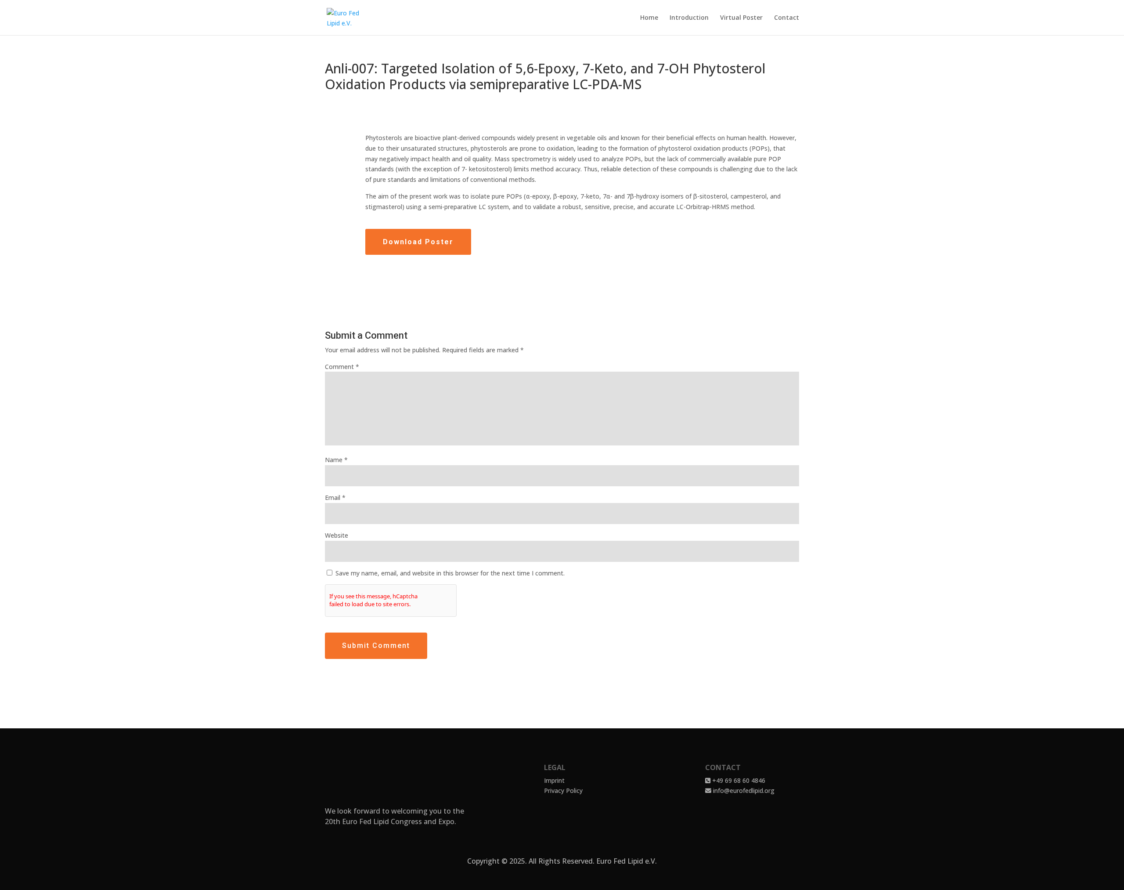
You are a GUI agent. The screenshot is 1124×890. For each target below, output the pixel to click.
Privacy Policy (563, 790)
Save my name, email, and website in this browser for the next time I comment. (450, 573)
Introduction (689, 18)
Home (649, 18)
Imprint (554, 780)
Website (336, 535)
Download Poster (418, 242)
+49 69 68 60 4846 (737, 780)
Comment (342, 366)
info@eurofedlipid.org (743, 790)
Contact (786, 18)
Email (335, 497)
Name (336, 460)
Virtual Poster (741, 18)
